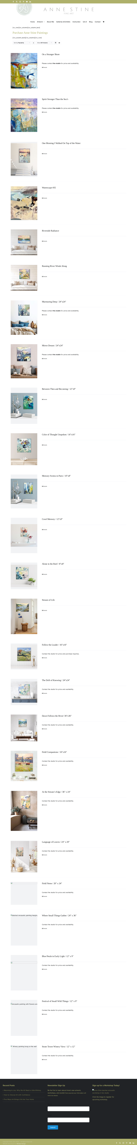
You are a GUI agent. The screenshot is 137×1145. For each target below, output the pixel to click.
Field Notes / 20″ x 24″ (52, 883)
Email (50, 1115)
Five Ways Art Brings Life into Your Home (19, 1099)
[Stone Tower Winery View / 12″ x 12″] (24, 1059)
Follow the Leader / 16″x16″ (54, 645)
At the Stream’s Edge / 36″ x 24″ (56, 792)
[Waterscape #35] (24, 203)
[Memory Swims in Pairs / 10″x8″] (24, 491)
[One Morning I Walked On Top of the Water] (24, 159)
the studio (51, 689)
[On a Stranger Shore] (24, 70)
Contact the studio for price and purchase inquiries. (60, 654)
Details (45, 67)
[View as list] (59, 43)
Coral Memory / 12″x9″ (52, 519)
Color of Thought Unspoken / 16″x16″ (58, 434)
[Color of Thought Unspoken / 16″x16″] (24, 449)
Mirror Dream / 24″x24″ (52, 345)
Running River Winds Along (54, 266)
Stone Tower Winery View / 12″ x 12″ (58, 1046)
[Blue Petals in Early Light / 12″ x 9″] (24, 972)
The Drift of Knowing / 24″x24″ (56, 680)
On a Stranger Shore (51, 54)
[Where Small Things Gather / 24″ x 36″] (24, 930)
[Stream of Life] (24, 616)
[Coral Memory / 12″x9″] (24, 535)
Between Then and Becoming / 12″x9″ (59, 389)
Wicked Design (21, 1143)
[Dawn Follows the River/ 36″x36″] (24, 728)
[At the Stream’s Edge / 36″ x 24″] (24, 811)
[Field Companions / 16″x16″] (24, 766)
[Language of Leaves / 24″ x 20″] (24, 857)
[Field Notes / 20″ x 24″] (24, 893)
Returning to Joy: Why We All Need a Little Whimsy (22, 1090)
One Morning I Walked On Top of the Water (61, 143)
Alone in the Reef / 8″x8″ (53, 564)
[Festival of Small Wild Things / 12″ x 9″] (24, 1018)
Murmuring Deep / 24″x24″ (54, 301)
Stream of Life (48, 600)
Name (50, 1104)
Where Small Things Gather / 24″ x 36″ (59, 915)
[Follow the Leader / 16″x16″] (24, 656)
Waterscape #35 (49, 187)
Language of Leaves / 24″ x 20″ (56, 842)
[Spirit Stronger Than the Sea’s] (24, 115)
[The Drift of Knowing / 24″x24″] (24, 692)
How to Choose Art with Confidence (17, 1095)
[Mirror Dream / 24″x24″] (24, 361)
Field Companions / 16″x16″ (54, 752)
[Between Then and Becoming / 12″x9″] (24, 406)
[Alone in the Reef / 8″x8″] (24, 576)
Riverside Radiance (50, 231)
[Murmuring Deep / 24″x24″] (24, 317)
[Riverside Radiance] (24, 242)
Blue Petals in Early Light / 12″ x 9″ (58, 956)
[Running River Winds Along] (24, 278)
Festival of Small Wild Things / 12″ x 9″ (59, 1001)
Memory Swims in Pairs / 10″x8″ (56, 476)
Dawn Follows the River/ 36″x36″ (57, 716)
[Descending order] (33, 43)
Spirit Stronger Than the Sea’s (55, 99)
